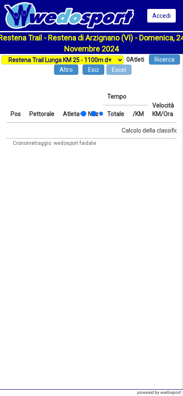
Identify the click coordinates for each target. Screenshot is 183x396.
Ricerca (164, 59)
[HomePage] (69, 14)
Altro (66, 69)
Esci (93, 69)
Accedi (161, 15)
